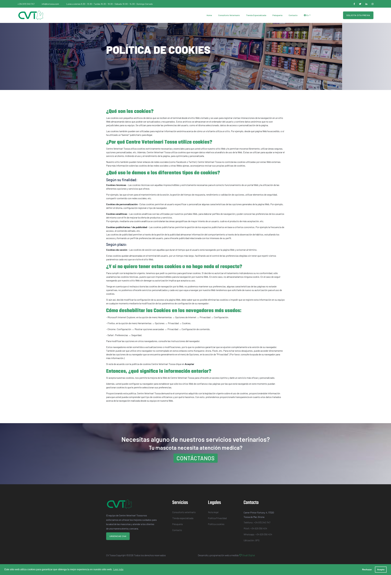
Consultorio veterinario (229, 15)
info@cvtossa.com (50, 4)
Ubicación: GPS (251, 540)
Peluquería (277, 15)
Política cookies (216, 524)
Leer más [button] (118, 569)
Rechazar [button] (367, 569)
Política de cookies (143, 58)
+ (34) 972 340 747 (26, 4)
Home (209, 15)
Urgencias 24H (118, 536)
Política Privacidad (217, 518)
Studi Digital (248, 555)
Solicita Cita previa (358, 15)
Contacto (293, 15)
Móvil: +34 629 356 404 (255, 528)
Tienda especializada (256, 15)
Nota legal (213, 512)
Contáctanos (196, 458)
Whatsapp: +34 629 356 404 (258, 534)
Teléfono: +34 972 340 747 (257, 522)
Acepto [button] (381, 569)
